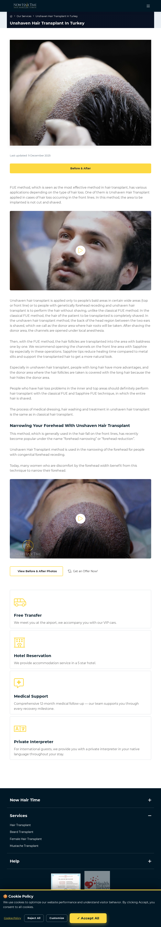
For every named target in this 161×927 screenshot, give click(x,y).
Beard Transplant (21, 832)
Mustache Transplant (24, 846)
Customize (56, 918)
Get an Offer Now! (85, 571)
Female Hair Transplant (26, 839)
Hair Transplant (20, 825)
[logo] (22, 6)
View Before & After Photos (37, 571)
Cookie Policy (12, 918)
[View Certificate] (65, 883)
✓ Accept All (88, 918)
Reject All (33, 918)
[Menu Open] (148, 6)
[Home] (11, 16)
